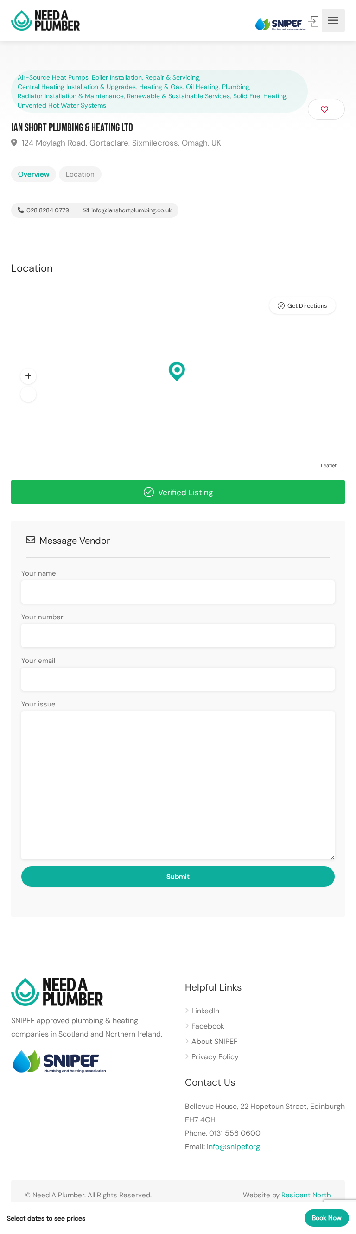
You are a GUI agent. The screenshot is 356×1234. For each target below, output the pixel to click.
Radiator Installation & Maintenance (71, 96)
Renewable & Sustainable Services (178, 96)
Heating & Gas (161, 87)
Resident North (306, 1195)
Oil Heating (202, 87)
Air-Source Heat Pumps (53, 77)
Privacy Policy (215, 1057)
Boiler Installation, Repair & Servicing (145, 77)
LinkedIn (205, 1011)
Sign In (314, 21)
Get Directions (307, 306)
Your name (38, 573)
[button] (28, 376)
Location (80, 174)
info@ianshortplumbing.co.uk (131, 210)
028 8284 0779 (47, 210)
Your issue (38, 704)
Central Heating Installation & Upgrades (77, 87)
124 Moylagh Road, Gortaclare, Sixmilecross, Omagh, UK (120, 143)
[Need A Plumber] (45, 20)
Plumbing (235, 87)
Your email (38, 660)
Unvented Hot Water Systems (62, 105)
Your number (42, 617)
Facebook (207, 1026)
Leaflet (329, 465)
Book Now (327, 1218)
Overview (33, 174)
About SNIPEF (214, 1041)
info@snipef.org (233, 1146)
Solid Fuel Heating (259, 96)
